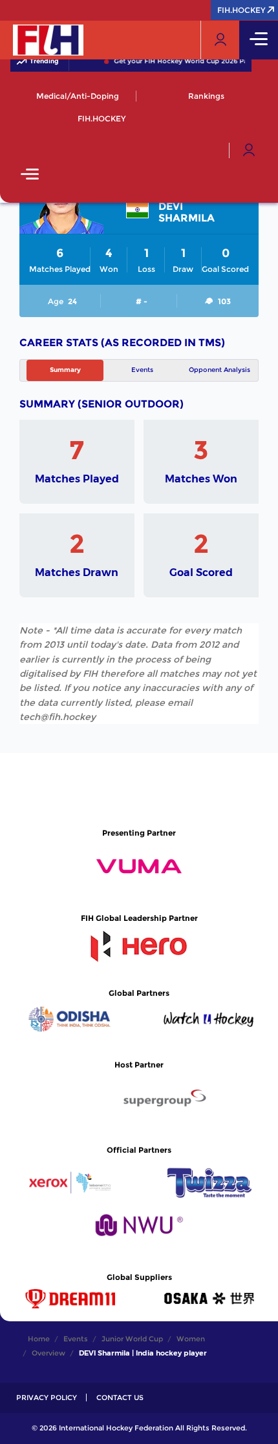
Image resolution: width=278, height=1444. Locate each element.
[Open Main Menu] (29, 175)
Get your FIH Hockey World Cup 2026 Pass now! (191, 61)
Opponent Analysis (219, 370)
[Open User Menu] (249, 150)
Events (142, 370)
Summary (65, 370)
